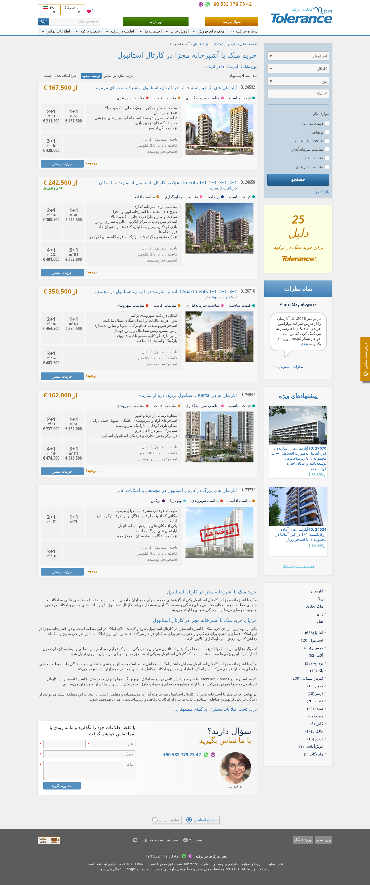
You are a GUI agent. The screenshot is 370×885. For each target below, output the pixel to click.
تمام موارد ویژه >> (298, 565)
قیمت (48, 75)
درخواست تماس (365, 356)
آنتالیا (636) (314, 632)
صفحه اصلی (248, 44)
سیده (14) (315, 708)
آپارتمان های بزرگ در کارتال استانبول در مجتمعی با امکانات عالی (176, 490)
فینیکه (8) (315, 715)
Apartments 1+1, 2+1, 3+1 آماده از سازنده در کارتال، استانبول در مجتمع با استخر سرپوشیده (165, 294)
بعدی (304, 343)
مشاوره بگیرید (62, 785)
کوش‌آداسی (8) (311, 746)
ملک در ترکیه (228, 44)
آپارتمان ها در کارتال (222, 66)
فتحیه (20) (315, 700)
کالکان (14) (314, 731)
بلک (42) (316, 670)
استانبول (210, 44)
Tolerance (190, 864)
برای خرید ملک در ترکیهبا (298, 241)
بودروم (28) (314, 663)
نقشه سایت (275, 864)
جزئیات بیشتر (62, 163)
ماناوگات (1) (313, 753)
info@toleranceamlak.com (158, 840)
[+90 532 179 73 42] (207, 4)
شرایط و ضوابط (252, 864)
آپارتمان (317, 590)
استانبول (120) (311, 640)
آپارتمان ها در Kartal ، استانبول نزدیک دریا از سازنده (187, 395)
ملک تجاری (314, 606)
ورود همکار (303, 839)
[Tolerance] (301, 15)
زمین (319, 613)
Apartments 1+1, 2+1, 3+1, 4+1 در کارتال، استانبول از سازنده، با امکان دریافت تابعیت (168, 185)
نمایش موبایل (169, 819)
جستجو (298, 179)
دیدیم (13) (315, 738)
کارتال (197, 44)
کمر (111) (315, 685)
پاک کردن (321, 191)
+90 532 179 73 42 (232, 4)
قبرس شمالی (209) (307, 678)
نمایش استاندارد (205, 819)
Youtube (195, 840)
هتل (320, 621)
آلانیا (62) (316, 655)
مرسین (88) (313, 647)
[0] (89, 12)
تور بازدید (156, 21)
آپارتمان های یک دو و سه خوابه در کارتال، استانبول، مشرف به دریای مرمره (166, 87)
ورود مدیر (323, 839)
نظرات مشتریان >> (287, 366)
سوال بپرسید (231, 21)
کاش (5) (316, 723)
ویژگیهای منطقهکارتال (190, 709)
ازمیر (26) (315, 693)
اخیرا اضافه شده (66, 75)
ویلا (320, 598)
